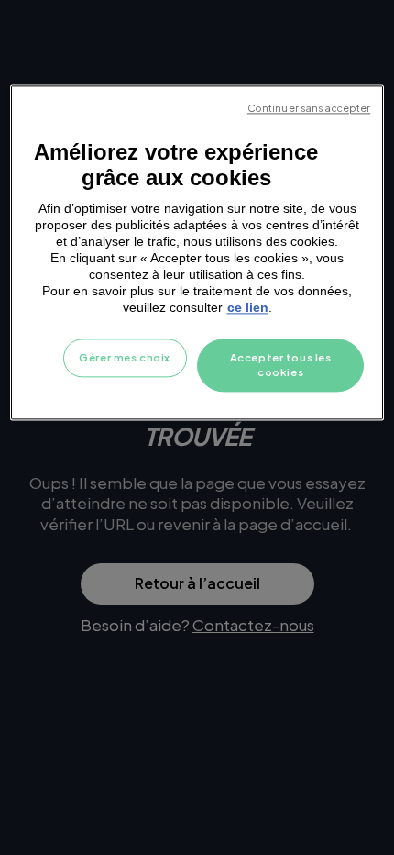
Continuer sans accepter (308, 108)
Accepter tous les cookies (281, 365)
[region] (197, 252)
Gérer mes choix (124, 358)
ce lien (247, 308)
